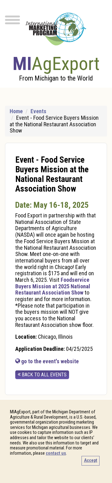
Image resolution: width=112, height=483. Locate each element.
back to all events (44, 375)
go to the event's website (49, 361)
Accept (90, 460)
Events (38, 111)
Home (16, 111)
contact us (56, 453)
